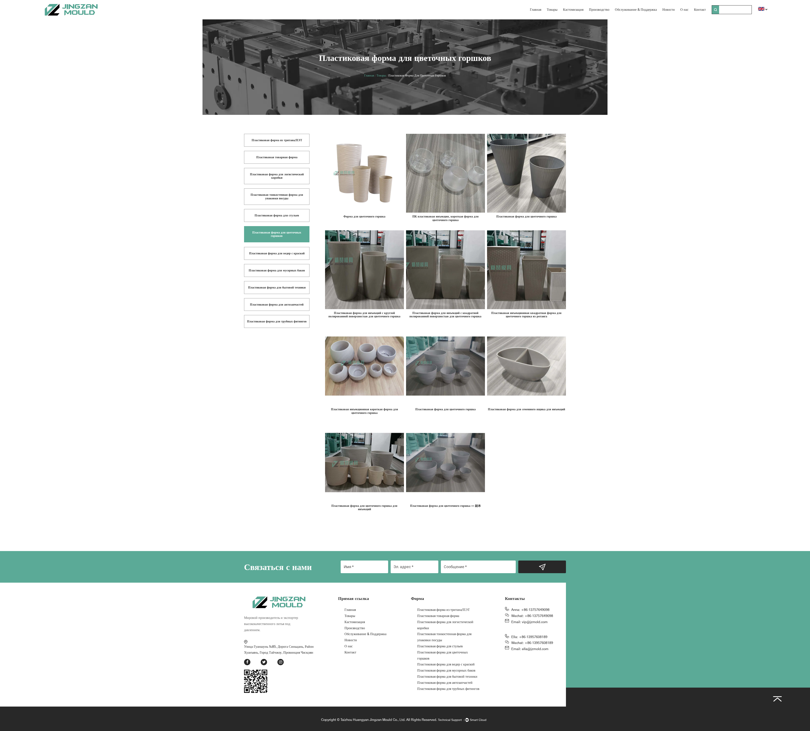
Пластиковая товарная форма (438, 616)
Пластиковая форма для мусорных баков (446, 670)
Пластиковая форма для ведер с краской (446, 664)
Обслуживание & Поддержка (636, 10)
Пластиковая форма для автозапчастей (444, 683)
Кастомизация (573, 10)
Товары (552, 10)
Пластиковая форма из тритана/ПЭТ (443, 610)
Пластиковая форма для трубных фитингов (448, 689)
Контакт (700, 10)
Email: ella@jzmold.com (529, 649)
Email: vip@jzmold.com (529, 622)
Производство (599, 10)
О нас (684, 10)
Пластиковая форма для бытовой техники (447, 677)
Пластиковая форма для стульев (440, 646)
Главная (535, 10)
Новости (668, 10)
